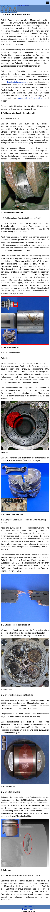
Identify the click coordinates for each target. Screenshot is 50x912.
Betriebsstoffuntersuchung (18, 82)
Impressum (28, 906)
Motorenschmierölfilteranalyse (31, 98)
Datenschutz (27, 909)
